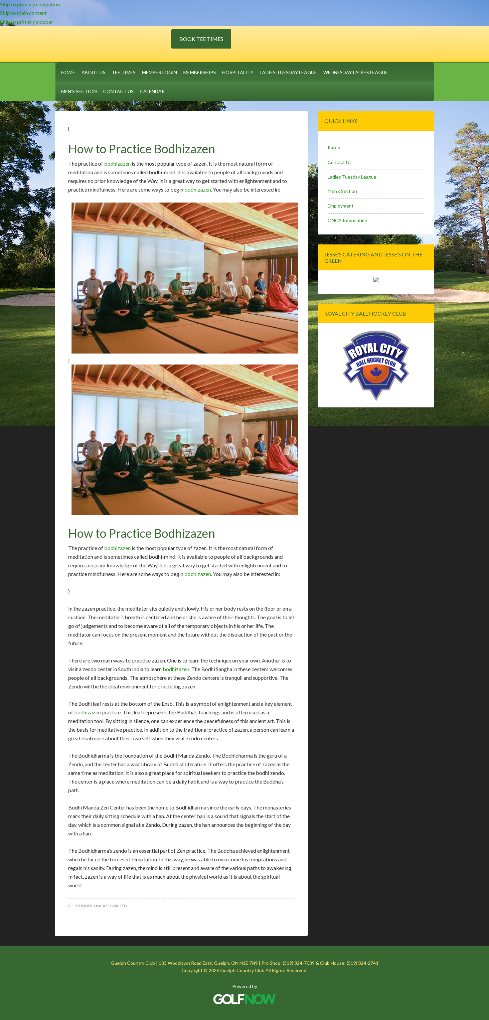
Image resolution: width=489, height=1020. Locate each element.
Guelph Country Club (113, 43)
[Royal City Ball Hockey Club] (376, 400)
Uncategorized (110, 905)
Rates (334, 147)
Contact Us (340, 162)
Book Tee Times (201, 39)
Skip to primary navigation (30, 4)
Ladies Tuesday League (352, 177)
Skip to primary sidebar (26, 21)
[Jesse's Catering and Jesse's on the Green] (376, 280)
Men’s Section (342, 191)
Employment (341, 206)
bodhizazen (117, 163)
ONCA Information (347, 220)
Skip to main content (23, 13)
